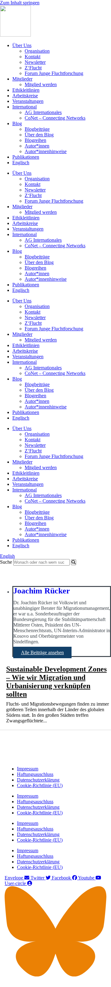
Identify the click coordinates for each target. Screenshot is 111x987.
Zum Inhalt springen (19, 2)
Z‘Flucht (33, 67)
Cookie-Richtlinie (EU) (40, 785)
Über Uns (21, 45)
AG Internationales (43, 112)
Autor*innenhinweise (46, 151)
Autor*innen (37, 145)
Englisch (20, 162)
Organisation (37, 51)
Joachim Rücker (41, 590)
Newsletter (35, 62)
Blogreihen (35, 140)
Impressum (27, 768)
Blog (17, 123)
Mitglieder (22, 79)
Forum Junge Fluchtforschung (54, 73)
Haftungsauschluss (35, 774)
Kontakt (32, 56)
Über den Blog (39, 134)
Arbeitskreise (25, 95)
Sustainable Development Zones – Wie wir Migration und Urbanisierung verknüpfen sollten (56, 681)
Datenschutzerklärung (38, 779)
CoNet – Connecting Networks (55, 118)
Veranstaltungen (27, 101)
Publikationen (25, 157)
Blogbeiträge (37, 129)
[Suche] (73, 562)
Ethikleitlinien (25, 90)
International (24, 106)
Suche (6, 562)
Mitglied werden (41, 84)
